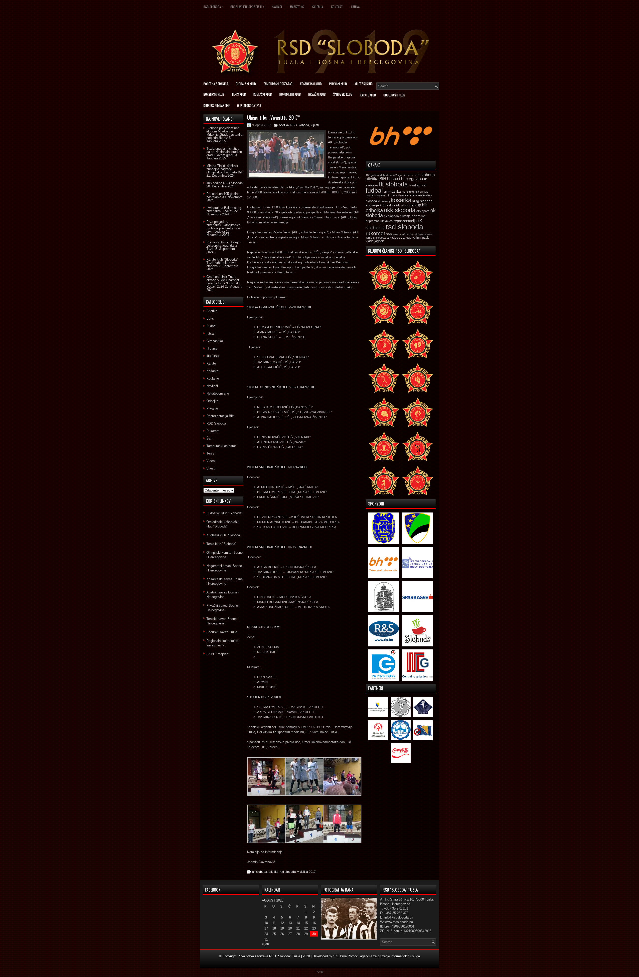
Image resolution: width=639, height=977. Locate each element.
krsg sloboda (422, 201)
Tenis (210, 453)
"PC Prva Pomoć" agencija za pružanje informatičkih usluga (376, 956)
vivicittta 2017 (306, 872)
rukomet (375, 233)
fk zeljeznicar (418, 185)
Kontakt (337, 6)
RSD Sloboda (213, 6)
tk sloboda (379, 237)
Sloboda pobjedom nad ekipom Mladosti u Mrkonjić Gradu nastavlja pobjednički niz (224, 133)
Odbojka (212, 401)
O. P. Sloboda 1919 (249, 105)
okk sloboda (399, 210)
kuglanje (372, 205)
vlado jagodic (375, 241)
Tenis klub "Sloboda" (221, 544)
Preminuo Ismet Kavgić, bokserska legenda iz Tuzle (223, 245)
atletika (273, 872)
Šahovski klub (342, 94)
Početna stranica (215, 83)
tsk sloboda (396, 237)
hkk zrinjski (421, 191)
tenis (369, 237)
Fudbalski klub (246, 83)
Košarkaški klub (311, 83)
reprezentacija (405, 221)
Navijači (277, 6)
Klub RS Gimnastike (216, 105)
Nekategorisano (217, 393)
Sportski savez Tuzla (221, 632)
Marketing (297, 6)
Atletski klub (363, 83)
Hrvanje (211, 348)
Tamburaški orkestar (278, 83)
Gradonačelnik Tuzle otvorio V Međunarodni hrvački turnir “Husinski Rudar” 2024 (223, 281)
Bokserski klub (213, 94)
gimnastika (392, 191)
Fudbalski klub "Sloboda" (224, 513)
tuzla (408, 237)
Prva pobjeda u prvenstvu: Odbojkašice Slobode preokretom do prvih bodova (223, 226)
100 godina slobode (377, 175)
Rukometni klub (290, 94)
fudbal (374, 190)
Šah (209, 438)
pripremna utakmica (379, 221)
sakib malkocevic (403, 234)
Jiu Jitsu (212, 356)
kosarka (401, 200)
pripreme (419, 216)
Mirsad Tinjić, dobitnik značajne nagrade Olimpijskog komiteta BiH (224, 169)
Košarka (212, 371)
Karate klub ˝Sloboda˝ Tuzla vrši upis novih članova (222, 263)
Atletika (284, 125)
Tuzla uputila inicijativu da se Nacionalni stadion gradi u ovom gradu (224, 152)
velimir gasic (420, 237)
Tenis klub (239, 94)
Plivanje (212, 408)
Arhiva (355, 6)
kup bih (421, 205)
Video (210, 461)
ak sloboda (259, 872)
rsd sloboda (288, 872)
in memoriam (396, 195)
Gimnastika (214, 341)
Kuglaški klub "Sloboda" (223, 535)
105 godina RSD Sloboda (224, 183)
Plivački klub (338, 83)
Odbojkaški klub (394, 94)
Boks (210, 318)
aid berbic (408, 175)
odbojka (374, 210)
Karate (211, 363)
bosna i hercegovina (405, 178)
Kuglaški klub (262, 94)
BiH (382, 178)
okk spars (422, 211)
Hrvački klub (317, 94)
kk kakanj (384, 201)
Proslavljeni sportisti (247, 6)
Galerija (317, 6)
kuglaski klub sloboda (397, 205)
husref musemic (376, 195)
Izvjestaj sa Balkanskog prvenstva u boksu (223, 209)
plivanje (405, 216)
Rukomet (212, 431)
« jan (265, 944)
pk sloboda (391, 216)
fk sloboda (393, 184)
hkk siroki (408, 191)
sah (389, 234)
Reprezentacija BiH (220, 416)
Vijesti (315, 125)
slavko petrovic (424, 234)
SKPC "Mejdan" (217, 654)
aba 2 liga (396, 175)
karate (410, 195)
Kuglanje (212, 378)
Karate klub (368, 94)
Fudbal (211, 326)
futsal (210, 333)
